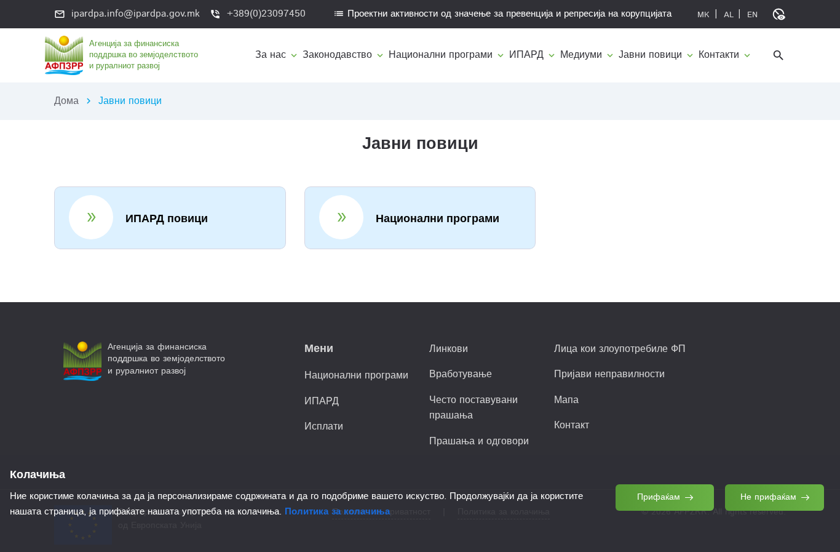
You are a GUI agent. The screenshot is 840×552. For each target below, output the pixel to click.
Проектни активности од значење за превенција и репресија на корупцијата (502, 13)
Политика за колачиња (337, 511)
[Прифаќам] (665, 526)
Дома (66, 101)
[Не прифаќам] (775, 526)
